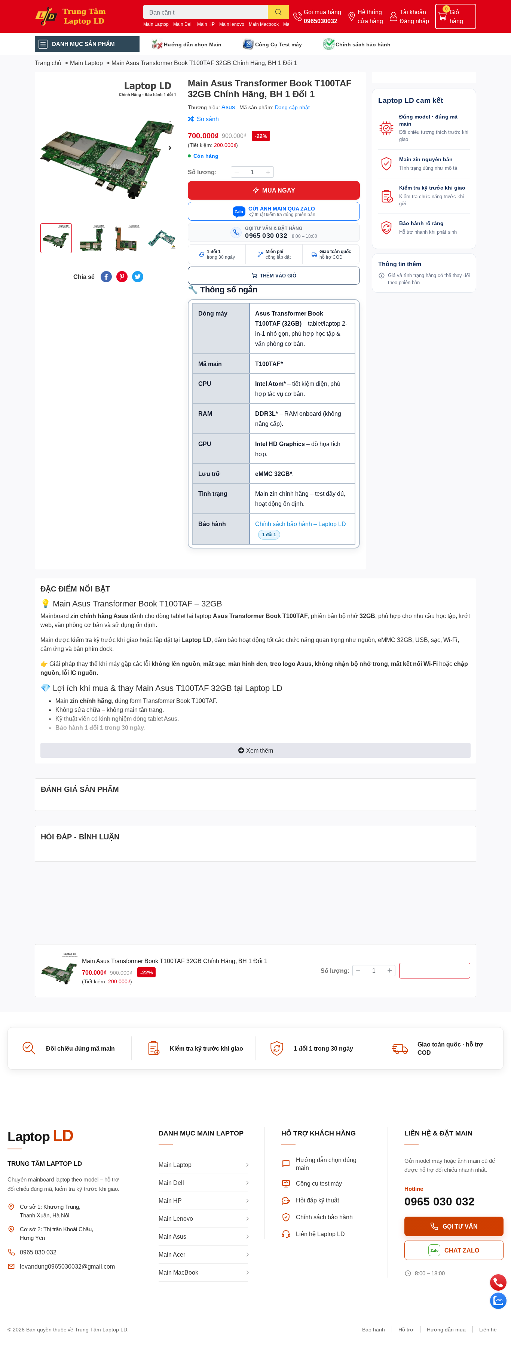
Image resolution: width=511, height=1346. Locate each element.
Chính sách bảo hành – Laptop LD (300, 523)
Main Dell (183, 24)
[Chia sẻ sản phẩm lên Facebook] (106, 276)
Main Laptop (156, 24)
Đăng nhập (414, 20)
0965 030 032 (38, 1252)
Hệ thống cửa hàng (370, 16)
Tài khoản (413, 11)
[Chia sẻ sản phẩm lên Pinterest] (122, 276)
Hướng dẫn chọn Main (192, 44)
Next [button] (170, 147)
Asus (228, 106)
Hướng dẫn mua (446, 1329)
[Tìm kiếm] (278, 12)
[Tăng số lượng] (268, 172)
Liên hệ (488, 1329)
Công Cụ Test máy (278, 44)
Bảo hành (373, 1329)
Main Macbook (264, 24)
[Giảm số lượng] (236, 172)
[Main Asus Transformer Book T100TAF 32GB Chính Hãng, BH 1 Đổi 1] (108, 147)
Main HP (206, 24)
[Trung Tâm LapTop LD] (81, 16)
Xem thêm (259, 750)
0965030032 (320, 20)
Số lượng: (202, 171)
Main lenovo (231, 24)
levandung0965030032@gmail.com (67, 1266)
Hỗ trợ (405, 1329)
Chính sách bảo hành (363, 44)
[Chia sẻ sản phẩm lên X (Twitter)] (137, 276)
